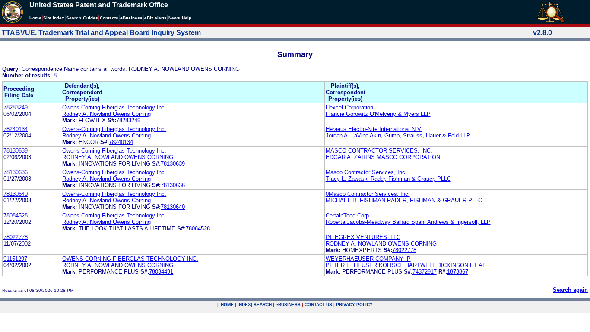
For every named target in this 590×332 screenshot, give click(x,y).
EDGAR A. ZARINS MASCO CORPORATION (383, 157)
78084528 (15, 215)
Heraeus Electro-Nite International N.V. (374, 129)
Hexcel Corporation (349, 107)
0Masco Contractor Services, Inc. (368, 194)
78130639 (15, 150)
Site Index (53, 18)
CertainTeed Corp (347, 215)
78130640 (15, 194)
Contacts (109, 18)
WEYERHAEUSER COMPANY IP (368, 258)
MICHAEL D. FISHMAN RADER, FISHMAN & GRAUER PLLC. (405, 200)
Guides (90, 18)
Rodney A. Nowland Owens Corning (106, 114)
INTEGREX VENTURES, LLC (363, 237)
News (174, 18)
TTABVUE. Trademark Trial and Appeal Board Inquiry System (101, 32)
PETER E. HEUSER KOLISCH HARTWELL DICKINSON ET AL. (406, 265)
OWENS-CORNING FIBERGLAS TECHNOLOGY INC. (130, 258)
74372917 (424, 271)
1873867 (457, 271)
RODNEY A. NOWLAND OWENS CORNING (117, 157)
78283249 (15, 107)
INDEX (244, 304)
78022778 (15, 237)
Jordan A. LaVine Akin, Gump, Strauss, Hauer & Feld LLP (398, 135)
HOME (227, 304)
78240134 (15, 129)
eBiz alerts (155, 18)
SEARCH (263, 304)
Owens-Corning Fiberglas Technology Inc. (114, 107)
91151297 (15, 258)
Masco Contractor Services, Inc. (366, 172)
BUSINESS (288, 304)
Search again (570, 290)
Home (35, 18)
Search (73, 18)
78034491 (161, 271)
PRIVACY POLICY (354, 304)
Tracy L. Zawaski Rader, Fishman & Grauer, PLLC (388, 179)
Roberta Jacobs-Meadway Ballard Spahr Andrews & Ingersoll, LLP (408, 222)
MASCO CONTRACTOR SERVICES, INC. (379, 150)
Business (131, 18)
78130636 (15, 172)
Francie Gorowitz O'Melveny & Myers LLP (378, 114)
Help (186, 18)
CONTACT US (318, 304)
